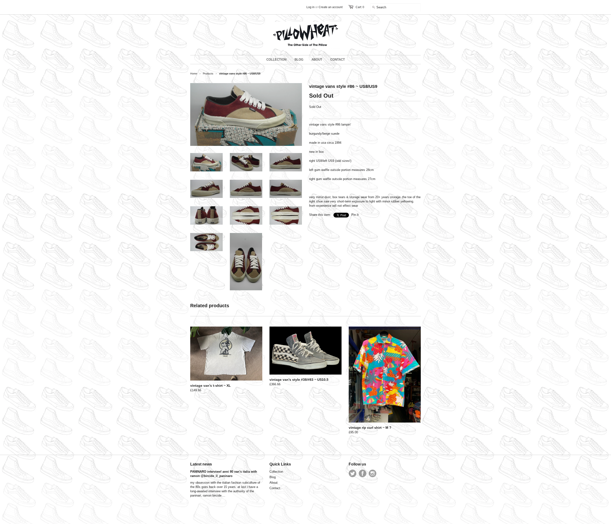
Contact (274, 488)
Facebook (362, 473)
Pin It (355, 215)
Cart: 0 (360, 7)
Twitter (352, 473)
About (273, 482)
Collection (276, 471)
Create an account (330, 7)
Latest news (201, 464)
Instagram (372, 473)
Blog (272, 477)
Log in (310, 7)
